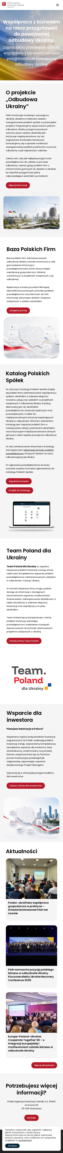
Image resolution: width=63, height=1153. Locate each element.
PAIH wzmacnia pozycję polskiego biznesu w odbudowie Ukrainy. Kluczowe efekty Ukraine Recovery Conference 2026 (31, 975)
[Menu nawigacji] (57, 5)
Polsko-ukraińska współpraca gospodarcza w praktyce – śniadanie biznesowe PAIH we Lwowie (28, 908)
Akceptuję (12, 1145)
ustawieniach (25, 1140)
